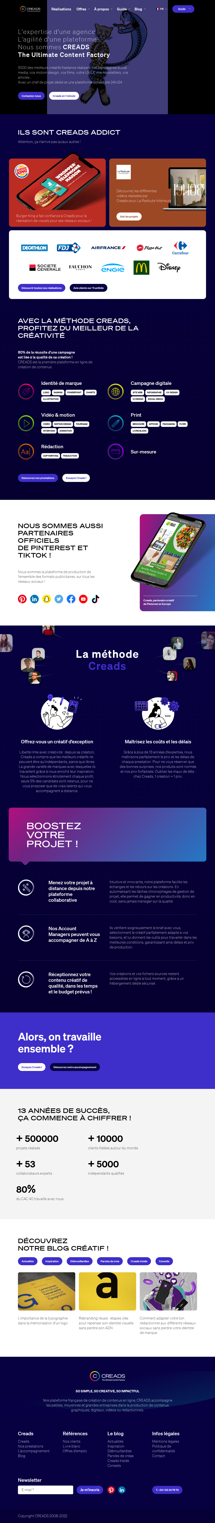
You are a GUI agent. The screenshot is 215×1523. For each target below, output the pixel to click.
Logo (46, 392)
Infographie (154, 392)
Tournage (82, 423)
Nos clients (71, 1441)
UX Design (172, 392)
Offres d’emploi (75, 1451)
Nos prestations (30, 1446)
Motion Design (62, 423)
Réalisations (61, 9)
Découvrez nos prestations (38, 478)
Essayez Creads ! (76, 478)
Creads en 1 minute (64, 96)
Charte (90, 392)
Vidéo (46, 423)
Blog (138, 9)
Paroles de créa (110, 1261)
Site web (137, 392)
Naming (58, 392)
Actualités (28, 1261)
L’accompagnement (34, 1451)
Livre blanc (71, 1446)
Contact (158, 1456)
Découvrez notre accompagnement (75, 1067)
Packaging (169, 423)
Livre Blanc (140, 430)
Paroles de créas (121, 1456)
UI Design (138, 398)
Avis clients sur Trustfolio (88, 288)
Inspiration (52, 1261)
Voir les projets (129, 216)
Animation (65, 430)
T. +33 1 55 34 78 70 (167, 1490)
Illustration (51, 398)
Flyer (182, 423)
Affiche (153, 423)
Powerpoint (74, 392)
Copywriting (50, 455)
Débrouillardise (79, 1261)
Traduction (70, 455)
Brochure (138, 423)
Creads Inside (139, 1261)
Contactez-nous (31, 96)
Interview (49, 430)
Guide (122, 9)
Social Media (155, 398)
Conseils (164, 1261)
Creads (23, 1441)
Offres (81, 9)
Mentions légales (165, 1441)
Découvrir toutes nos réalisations (42, 288)
